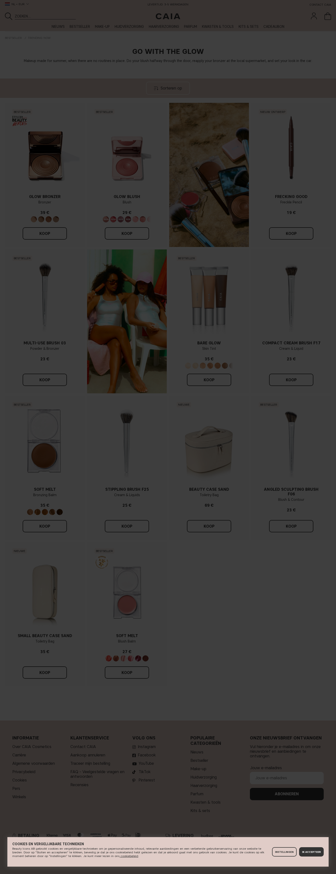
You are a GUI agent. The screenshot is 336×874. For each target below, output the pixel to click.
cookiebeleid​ (129, 856)
